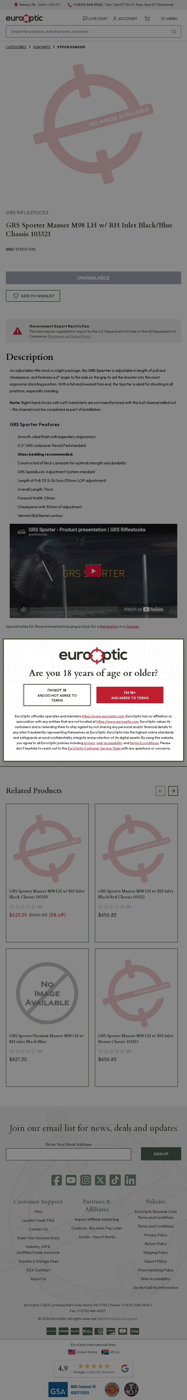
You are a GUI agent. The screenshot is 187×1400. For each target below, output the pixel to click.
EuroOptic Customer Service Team (94, 748)
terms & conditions (144, 743)
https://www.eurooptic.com (103, 716)
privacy (89, 743)
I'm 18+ (130, 695)
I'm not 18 (57, 695)
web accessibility (109, 743)
